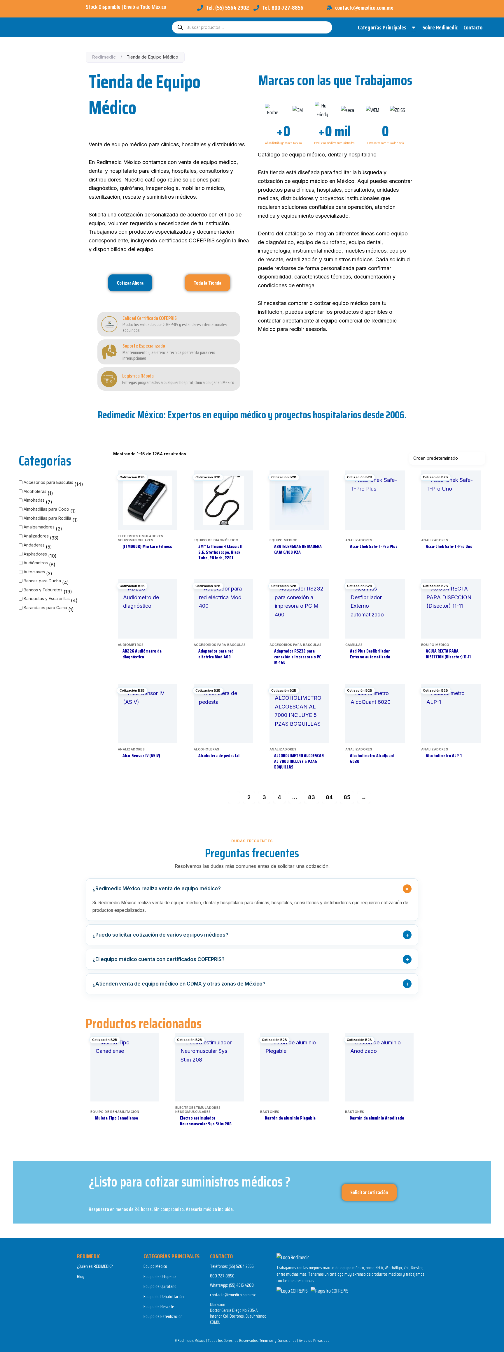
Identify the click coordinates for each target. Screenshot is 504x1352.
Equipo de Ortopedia (160, 1276)
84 (329, 797)
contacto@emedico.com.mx (233, 1294)
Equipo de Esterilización (163, 1316)
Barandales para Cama (45, 607)
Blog (80, 1276)
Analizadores (36, 535)
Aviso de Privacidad (314, 1340)
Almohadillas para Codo (46, 509)
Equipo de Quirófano (160, 1286)
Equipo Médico (155, 1266)
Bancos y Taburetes (43, 589)
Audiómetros (36, 562)
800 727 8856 (222, 1275)
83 (311, 797)
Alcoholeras (35, 491)
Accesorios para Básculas (48, 482)
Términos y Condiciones (278, 1340)
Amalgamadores (39, 526)
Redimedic (104, 57)
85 (347, 797)
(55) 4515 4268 (241, 1285)
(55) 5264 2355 (241, 1266)
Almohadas (34, 500)
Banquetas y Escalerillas (47, 598)
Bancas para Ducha (42, 580)
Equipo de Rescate (159, 1306)
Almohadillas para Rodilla (47, 518)
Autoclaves (34, 571)
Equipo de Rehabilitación (164, 1296)
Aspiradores (35, 553)
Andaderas (34, 544)
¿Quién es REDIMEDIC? (95, 1266)
